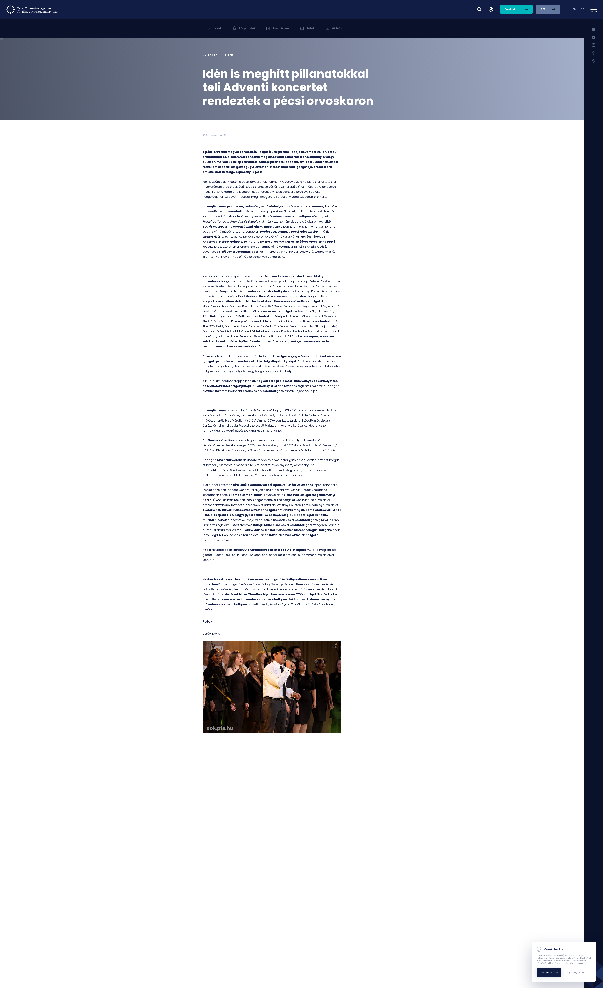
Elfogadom (549, 972)
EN (574, 9)
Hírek (228, 55)
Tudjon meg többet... (575, 972)
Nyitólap (210, 55)
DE (582, 9)
